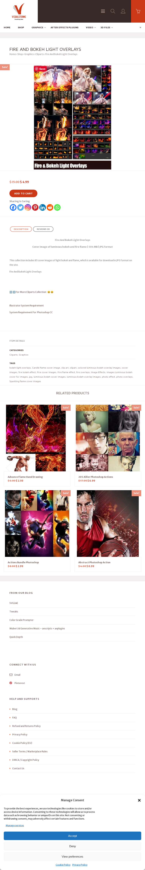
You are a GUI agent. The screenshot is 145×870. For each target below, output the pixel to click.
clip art (65, 367)
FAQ (14, 717)
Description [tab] (21, 229)
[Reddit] (50, 207)
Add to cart (23, 193)
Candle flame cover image (46, 367)
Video (89, 27)
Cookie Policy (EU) (22, 743)
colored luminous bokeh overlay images (99, 367)
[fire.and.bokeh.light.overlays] (72, 117)
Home (7, 27)
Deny (72, 846)
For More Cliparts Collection (31, 292)
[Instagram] (28, 207)
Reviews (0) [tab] (43, 229)
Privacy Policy (79, 864)
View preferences (72, 856)
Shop (21, 27)
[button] (139, 800)
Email (17, 674)
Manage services (15, 825)
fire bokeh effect (27, 372)
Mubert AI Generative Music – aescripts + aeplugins (37, 628)
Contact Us (18, 768)
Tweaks (13, 611)
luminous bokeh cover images (50, 376)
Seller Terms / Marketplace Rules (30, 751)
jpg (30, 376)
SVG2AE (13, 603)
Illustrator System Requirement (26, 305)
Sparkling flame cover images (25, 381)
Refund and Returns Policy (26, 726)
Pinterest (19, 683)
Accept (72, 835)
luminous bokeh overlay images (84, 376)
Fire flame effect (66, 372)
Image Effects (98, 372)
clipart (73, 367)
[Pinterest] (35, 207)
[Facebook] (13, 207)
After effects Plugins (64, 27)
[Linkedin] (42, 207)
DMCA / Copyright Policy (25, 760)
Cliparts (39, 54)
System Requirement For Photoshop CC (31, 312)
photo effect (108, 376)
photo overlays (124, 376)
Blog (14, 709)
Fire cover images (46, 372)
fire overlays (83, 372)
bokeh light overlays (20, 367)
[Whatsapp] (57, 207)
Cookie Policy (63, 864)
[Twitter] (20, 207)
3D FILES (105, 27)
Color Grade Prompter (21, 620)
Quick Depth (16, 637)
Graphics (37, 27)
